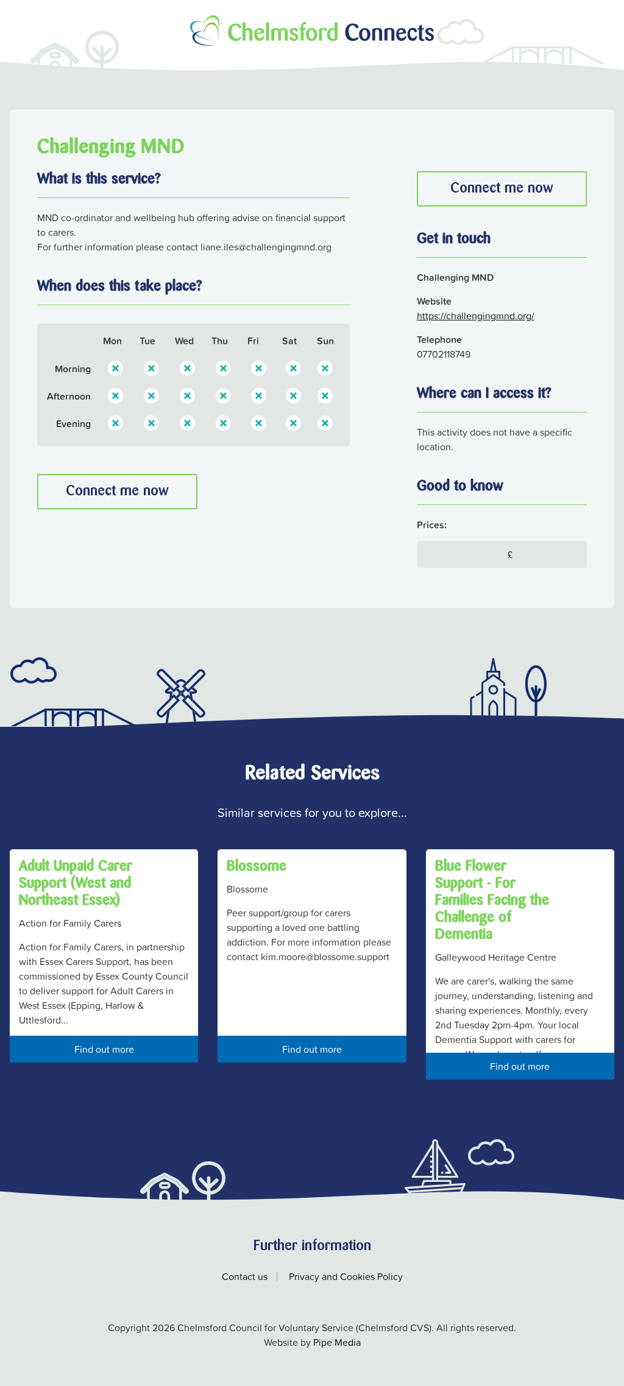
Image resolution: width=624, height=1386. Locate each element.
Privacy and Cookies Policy (346, 1276)
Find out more (104, 1049)
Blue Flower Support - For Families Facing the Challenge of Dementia (492, 901)
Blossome (256, 867)
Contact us (245, 1276)
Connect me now (117, 491)
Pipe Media (337, 1342)
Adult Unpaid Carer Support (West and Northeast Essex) (75, 884)
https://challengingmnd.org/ (475, 315)
